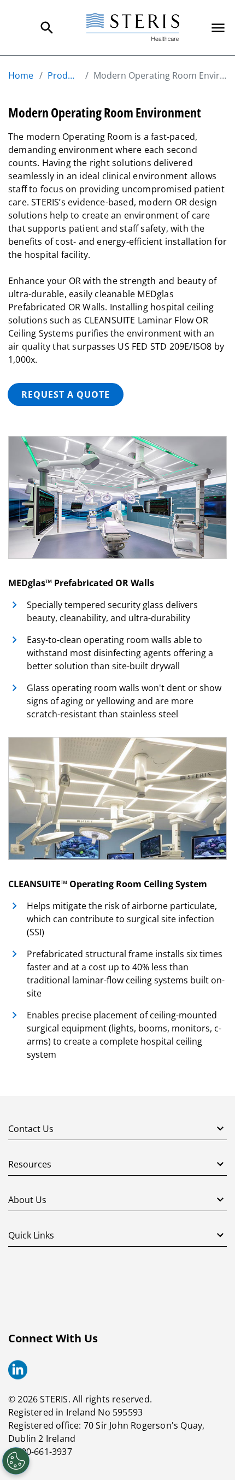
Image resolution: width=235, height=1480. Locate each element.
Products (63, 75)
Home (20, 75)
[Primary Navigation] (218, 28)
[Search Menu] (47, 28)
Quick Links (31, 1235)
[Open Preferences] (16, 1461)
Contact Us (31, 1129)
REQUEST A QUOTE (65, 394)
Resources (29, 1164)
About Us (27, 1200)
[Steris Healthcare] (132, 27)
